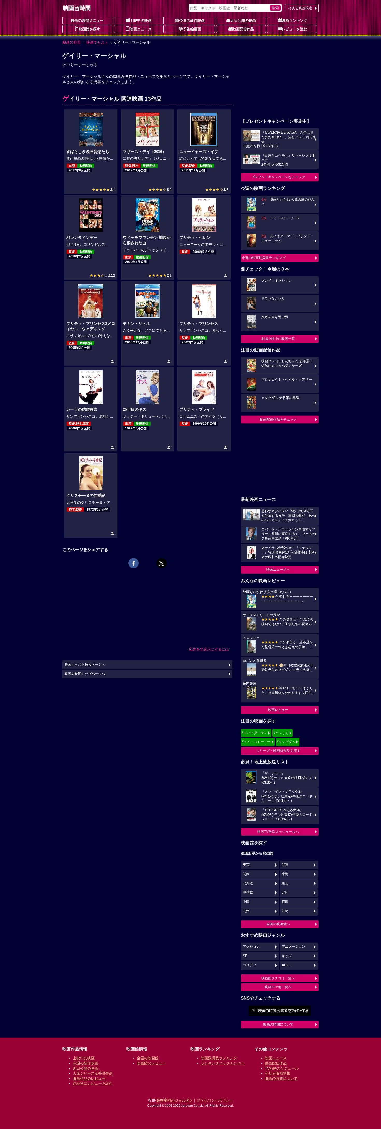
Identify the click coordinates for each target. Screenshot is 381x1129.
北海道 (248, 883)
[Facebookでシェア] (133, 563)
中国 (246, 902)
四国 (285, 902)
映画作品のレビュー (89, 1078)
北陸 (285, 892)
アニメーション (293, 947)
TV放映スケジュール (282, 1068)
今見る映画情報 (277, 1073)
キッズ (287, 956)
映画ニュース (141, 29)
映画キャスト (97, 42)
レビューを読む (294, 29)
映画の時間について (278, 1024)
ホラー (287, 965)
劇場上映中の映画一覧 (278, 339)
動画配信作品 (243, 29)
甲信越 (248, 892)
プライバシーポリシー (214, 1100)
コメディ (249, 965)
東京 (246, 865)
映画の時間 (71, 42)
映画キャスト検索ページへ (85, 664)
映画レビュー (278, 710)
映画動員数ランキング (219, 1058)
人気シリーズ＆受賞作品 (93, 1073)
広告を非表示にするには (209, 649)
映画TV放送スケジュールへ (278, 832)
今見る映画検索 (300, 8)
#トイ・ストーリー (256, 742)
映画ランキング (294, 20)
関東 (285, 865)
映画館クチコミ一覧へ (278, 978)
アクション (251, 947)
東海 (285, 874)
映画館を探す (89, 29)
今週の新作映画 (192, 20)
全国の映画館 (148, 1058)
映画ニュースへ (278, 570)
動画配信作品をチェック (278, 419)
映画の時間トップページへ (85, 674)
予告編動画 (192, 29)
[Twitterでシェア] (161, 563)
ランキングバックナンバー (222, 1063)
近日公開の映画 (243, 20)
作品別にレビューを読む (93, 1083)
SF (245, 956)
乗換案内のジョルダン (175, 1100)
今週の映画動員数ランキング (264, 258)
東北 (285, 883)
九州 (246, 911)
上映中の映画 (141, 20)
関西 (246, 874)
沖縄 (285, 911)
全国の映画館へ (278, 924)
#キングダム (286, 742)
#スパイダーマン (254, 733)
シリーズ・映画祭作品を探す (278, 751)
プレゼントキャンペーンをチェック (278, 177)
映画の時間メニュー (87, 20)
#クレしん (281, 733)
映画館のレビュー (151, 1063)
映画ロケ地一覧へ (278, 987)
